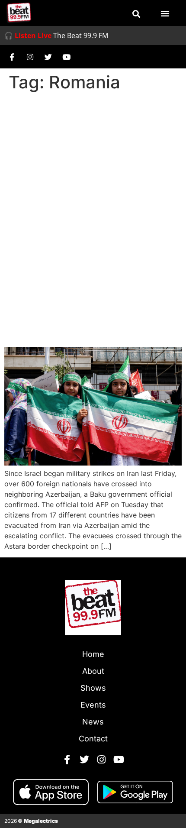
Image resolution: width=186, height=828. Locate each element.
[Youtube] (66, 56)
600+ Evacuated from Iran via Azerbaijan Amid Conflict (89, 315)
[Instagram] (29, 56)
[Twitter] (48, 56)
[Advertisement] (93, 193)
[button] (136, 14)
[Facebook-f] (11, 56)
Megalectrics (41, 821)
